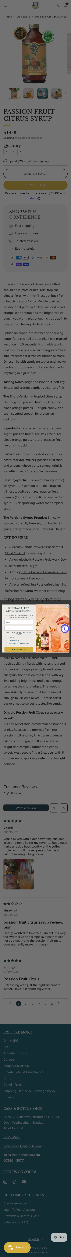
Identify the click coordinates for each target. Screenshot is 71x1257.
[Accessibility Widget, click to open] (65, 628)
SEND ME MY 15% (18, 649)
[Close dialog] (67, 606)
